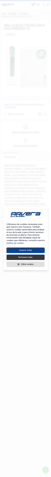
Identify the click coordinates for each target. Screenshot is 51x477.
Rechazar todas (25, 257)
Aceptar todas (25, 250)
